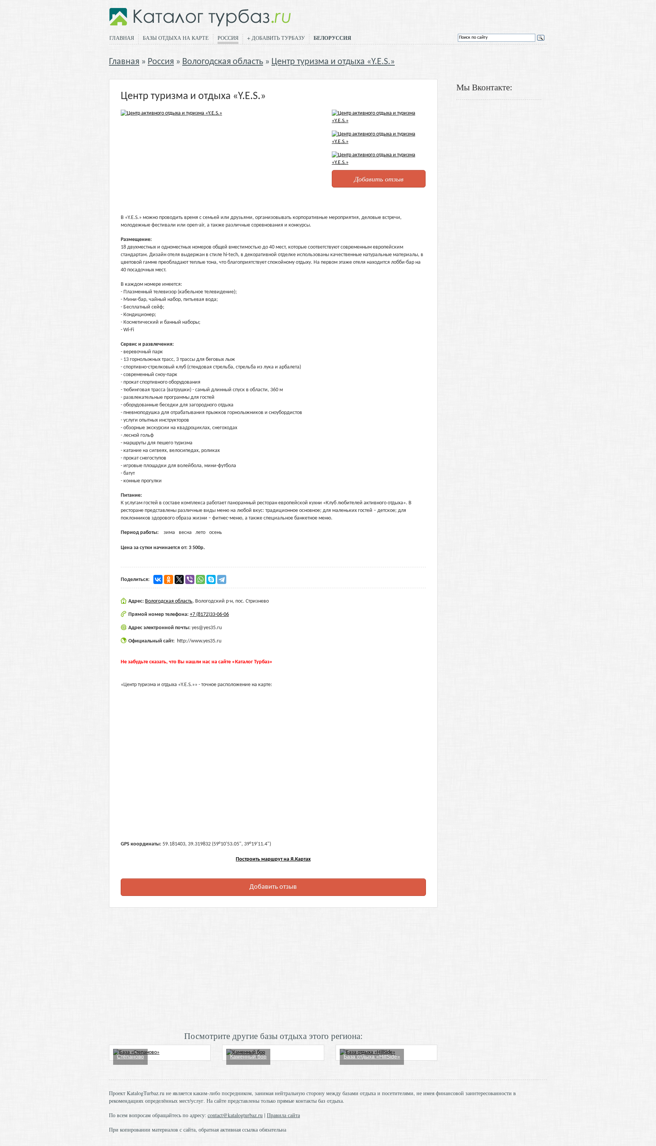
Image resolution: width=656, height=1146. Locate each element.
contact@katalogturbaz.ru (235, 1115)
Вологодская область (222, 61)
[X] (179, 579)
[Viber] (189, 579)
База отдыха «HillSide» (372, 1056)
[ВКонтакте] (157, 579)
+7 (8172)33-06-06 (209, 614)
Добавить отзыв (379, 178)
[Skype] (211, 579)
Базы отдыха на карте (176, 37)
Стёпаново (130, 1056)
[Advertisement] (273, 968)
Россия (228, 37)
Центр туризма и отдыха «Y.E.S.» (333, 61)
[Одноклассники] (168, 579)
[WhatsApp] (200, 579)
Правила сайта (283, 1115)
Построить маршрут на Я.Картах (273, 859)
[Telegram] (221, 579)
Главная (121, 37)
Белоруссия (332, 38)
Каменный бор (248, 1056)
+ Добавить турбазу (276, 37)
